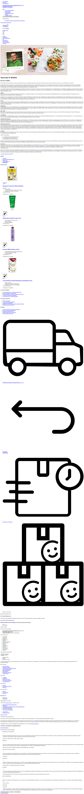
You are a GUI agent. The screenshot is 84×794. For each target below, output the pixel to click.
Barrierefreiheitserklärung (7, 707)
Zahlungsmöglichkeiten (9, 13)
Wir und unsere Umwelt (7, 686)
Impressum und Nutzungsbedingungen (10, 704)
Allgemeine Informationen (8, 159)
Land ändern (8, 700)
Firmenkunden (5, 671)
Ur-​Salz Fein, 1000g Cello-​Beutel (13, 186)
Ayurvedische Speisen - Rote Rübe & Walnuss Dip (12, 292)
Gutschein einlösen (6, 681)
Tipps (4, 158)
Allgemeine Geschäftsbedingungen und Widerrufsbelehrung (13, 706)
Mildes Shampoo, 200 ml (11, 249)
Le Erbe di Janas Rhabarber (8, 302)
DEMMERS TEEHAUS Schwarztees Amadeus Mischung (13, 303)
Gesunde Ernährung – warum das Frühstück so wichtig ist (13, 294)
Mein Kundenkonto (6, 670)
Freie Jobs (4, 693)
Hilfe (4, 9)
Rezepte (5, 160)
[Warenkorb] (43, 34)
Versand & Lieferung (6, 667)
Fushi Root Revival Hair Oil (8, 313)
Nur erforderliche (8, 725)
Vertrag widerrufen (3, 714)
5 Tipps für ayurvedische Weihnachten (10, 295)
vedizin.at (42, 145)
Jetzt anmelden (5, 26)
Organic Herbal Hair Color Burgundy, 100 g (17, 280)
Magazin (4, 685)
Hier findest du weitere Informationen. (7, 620)
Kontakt (6, 14)
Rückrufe (4, 687)
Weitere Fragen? (6, 673)
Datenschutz (5, 705)
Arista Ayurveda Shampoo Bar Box (9, 310)
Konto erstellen (5, 30)
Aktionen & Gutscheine (7, 672)
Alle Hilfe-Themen (8, 15)
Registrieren (5, 678)
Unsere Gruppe (5, 692)
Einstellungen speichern (5, 791)
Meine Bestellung (6, 666)
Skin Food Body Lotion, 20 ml (12, 218)
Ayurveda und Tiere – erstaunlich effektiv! (10, 296)
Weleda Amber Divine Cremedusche (9, 312)
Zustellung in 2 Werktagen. (8, 7)
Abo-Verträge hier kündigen (8, 709)
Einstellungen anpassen (16, 725)
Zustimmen (3, 725)
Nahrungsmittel (6, 161)
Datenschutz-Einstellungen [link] (7, 708)
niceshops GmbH (9, 702)
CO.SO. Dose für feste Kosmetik (9, 301)
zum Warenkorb (6, 3)
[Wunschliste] (4, 32)
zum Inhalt (5, 2)
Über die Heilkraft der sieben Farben (9, 293)
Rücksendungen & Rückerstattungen (9, 668)
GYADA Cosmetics (6, 300)
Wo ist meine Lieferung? (7, 680)
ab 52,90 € (13, 5)
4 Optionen (5, 182)
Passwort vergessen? (6, 679)
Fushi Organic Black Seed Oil (8, 311)
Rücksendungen (8, 11)
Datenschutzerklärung (34, 723)
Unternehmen (5, 711)
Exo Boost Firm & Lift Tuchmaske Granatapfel (11, 309)
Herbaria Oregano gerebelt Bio (8, 304)
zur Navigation (5, 1)
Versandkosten (7, 12)
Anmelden (5, 677)
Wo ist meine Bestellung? (9, 10)
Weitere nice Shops (6, 712)
